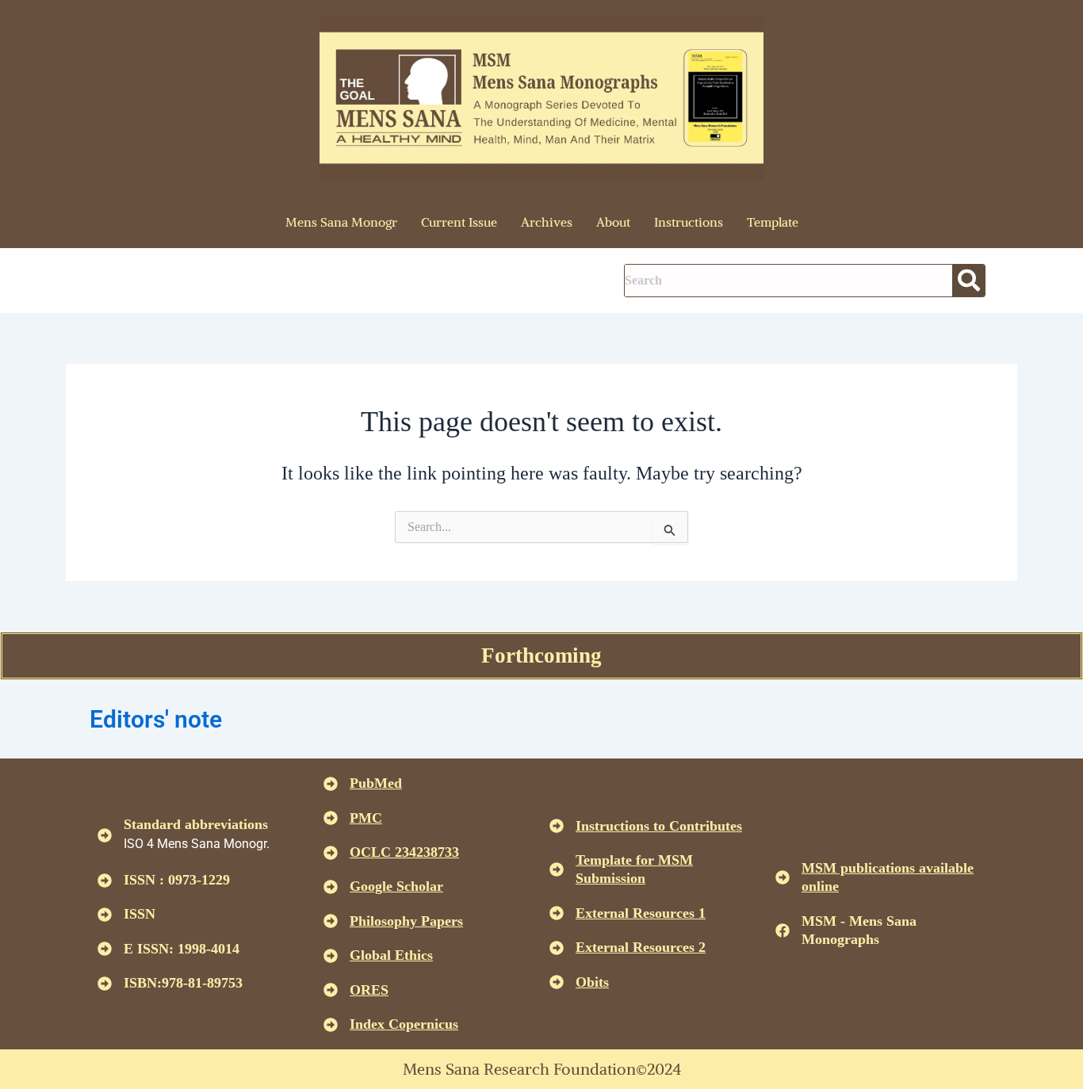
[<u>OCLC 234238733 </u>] (330, 853)
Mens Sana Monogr (341, 222)
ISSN (139, 914)
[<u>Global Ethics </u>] (330, 956)
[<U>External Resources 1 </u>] (556, 913)
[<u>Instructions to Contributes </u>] (556, 826)
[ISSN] (105, 915)
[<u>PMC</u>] (330, 818)
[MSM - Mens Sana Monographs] (782, 930)
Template (772, 222)
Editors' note (156, 719)
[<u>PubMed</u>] (330, 784)
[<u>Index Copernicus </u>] (330, 1025)
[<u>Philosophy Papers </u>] (330, 921)
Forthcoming (541, 655)
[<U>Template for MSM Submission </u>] (556, 869)
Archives (546, 222)
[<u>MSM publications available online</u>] (782, 877)
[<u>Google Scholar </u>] (330, 887)
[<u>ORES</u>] (330, 990)
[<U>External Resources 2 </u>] (556, 948)
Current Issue (459, 222)
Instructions (688, 222)
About (613, 222)
